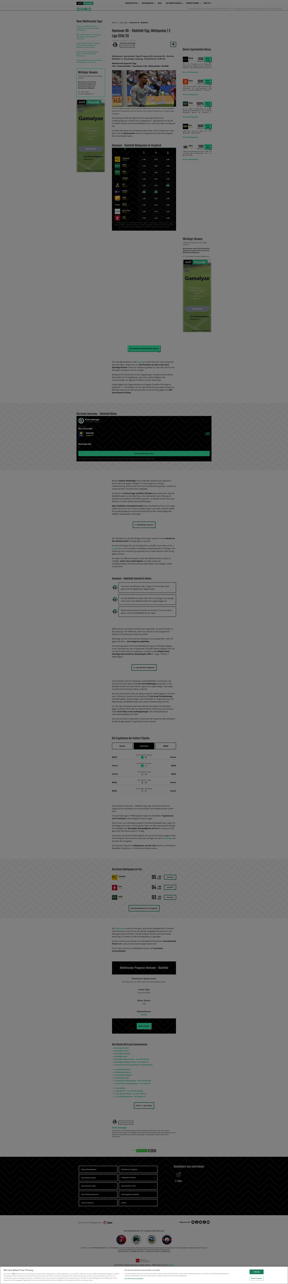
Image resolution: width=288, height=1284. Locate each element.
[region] (144, 1275)
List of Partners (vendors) (134, 1278)
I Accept (257, 1272)
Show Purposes (256, 1278)
